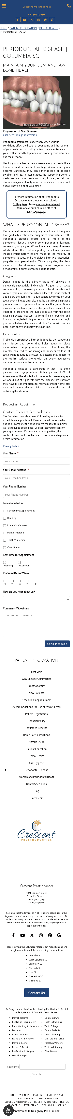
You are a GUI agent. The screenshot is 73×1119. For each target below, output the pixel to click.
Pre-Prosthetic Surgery (23, 1051)
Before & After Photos (18, 1102)
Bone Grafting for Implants (25, 1026)
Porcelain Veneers (17, 525)
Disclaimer (48, 1105)
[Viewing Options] (8, 1110)
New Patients (36, 692)
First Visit (36, 671)
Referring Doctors (45, 1102)
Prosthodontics (36, 685)
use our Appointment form (38, 206)
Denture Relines (20, 1043)
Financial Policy (36, 720)
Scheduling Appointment (21, 511)
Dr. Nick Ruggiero (40, 913)
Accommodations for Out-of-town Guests (37, 706)
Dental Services (24, 1098)
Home (3, 28)
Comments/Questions (16, 608)
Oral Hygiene (36, 763)
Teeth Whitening (16, 540)
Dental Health (48, 28)
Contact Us (36, 993)
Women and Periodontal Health (36, 776)
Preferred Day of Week (16, 573)
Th (28, 584)
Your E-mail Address (16, 470)
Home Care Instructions (36, 734)
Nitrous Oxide (36, 741)
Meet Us (64, 1102)
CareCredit (37, 798)
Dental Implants (15, 533)
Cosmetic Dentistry (47, 1098)
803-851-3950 (37, 14)
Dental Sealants (52, 1030)
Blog (36, 790)
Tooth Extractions (53, 1022)
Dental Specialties (36, 783)
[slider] (36, 126)
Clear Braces (13, 547)
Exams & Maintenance (23, 1038)
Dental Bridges (19, 1055)
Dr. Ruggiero (20, 204)
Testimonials (31, 1105)
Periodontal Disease (36, 769)
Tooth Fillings (51, 1026)
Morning (8, 566)
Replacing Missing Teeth (24, 1022)
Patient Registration (36, 713)
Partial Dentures (20, 1034)
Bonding (11, 518)
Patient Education (37, 748)
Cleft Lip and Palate (54, 1038)
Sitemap (62, 1105)
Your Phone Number (14, 486)
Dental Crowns (52, 1018)
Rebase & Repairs (20, 1047)
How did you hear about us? (19, 591)
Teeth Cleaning (52, 1034)
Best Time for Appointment (18, 555)
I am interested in (13, 503)
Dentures (16, 1030)
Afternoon (24, 566)
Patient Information (23, 28)
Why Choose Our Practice (36, 678)
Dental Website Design (26, 1110)
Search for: (13, 1066)
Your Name (10, 453)
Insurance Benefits (36, 727)
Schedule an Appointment (36, 699)
